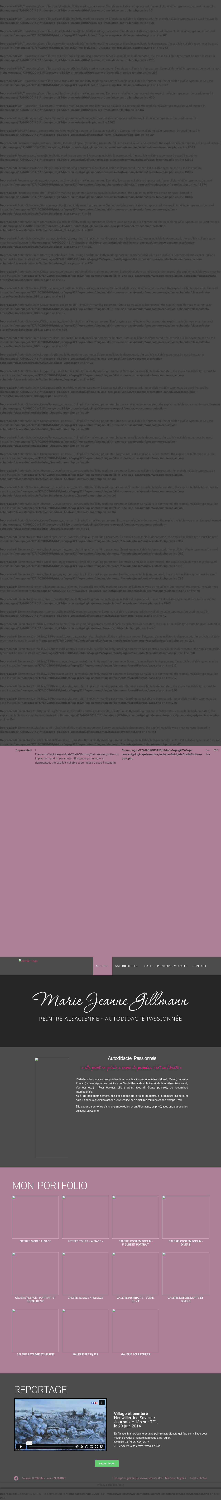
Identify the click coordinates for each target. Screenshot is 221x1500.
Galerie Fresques (85, 1354)
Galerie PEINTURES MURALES (165, 966)
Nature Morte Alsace (35, 1241)
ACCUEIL (102, 966)
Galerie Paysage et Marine (35, 1354)
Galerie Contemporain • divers (186, 1243)
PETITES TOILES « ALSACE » (85, 1241)
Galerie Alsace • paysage (85, 1297)
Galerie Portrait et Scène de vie (135, 1299)
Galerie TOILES (126, 966)
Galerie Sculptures (135, 1354)
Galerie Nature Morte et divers (185, 1299)
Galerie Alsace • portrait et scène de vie (35, 1299)
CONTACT (199, 966)
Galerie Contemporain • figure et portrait (136, 1243)
